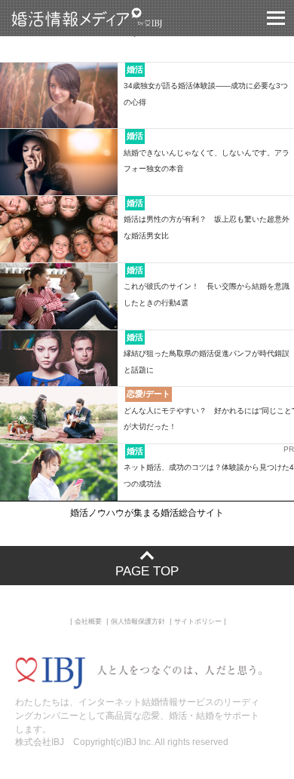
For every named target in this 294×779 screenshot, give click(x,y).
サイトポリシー (198, 621)
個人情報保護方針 (138, 621)
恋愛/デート (148, 393)
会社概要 (88, 621)
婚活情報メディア (114, 18)
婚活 (135, 69)
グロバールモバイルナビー (276, 18)
